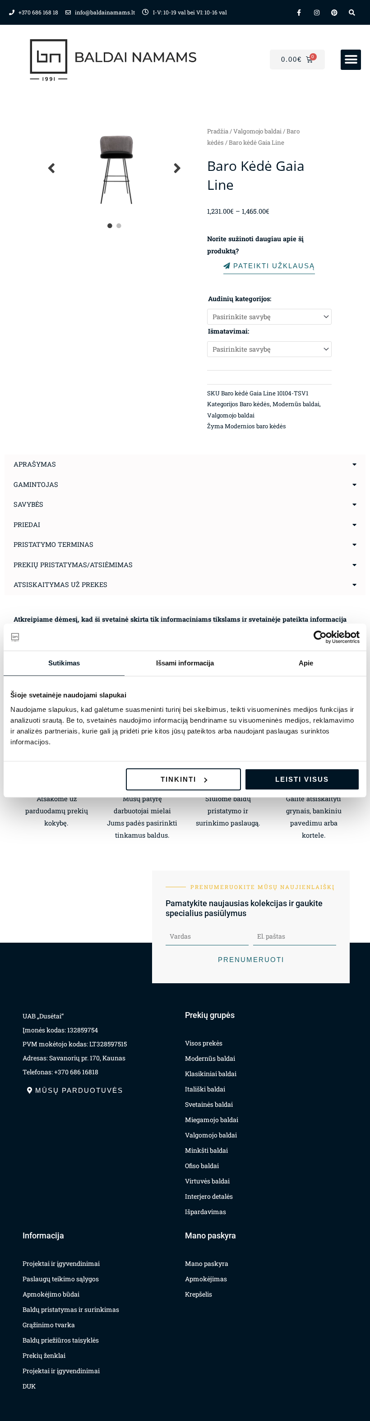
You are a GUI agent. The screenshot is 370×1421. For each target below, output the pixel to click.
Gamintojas (36, 484)
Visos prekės (203, 1043)
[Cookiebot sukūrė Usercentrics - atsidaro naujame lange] (320, 637)
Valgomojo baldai (257, 131)
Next (177, 168)
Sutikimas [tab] (64, 663)
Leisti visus (302, 779)
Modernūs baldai (296, 404)
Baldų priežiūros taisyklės (61, 1340)
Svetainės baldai (209, 1104)
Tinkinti (178, 779)
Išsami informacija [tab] (185, 663)
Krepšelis (198, 1294)
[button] (351, 60)
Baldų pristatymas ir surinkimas (71, 1309)
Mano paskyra (206, 1263)
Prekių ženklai (44, 1355)
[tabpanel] (115, 168)
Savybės (28, 504)
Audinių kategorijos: (239, 298)
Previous (51, 168)
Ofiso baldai (202, 1165)
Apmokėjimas (206, 1278)
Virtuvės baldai (207, 1181)
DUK (29, 1386)
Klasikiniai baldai (210, 1073)
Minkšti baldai (206, 1150)
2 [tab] (119, 225)
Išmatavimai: (228, 331)
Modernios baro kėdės (255, 426)
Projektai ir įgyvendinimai (61, 1263)
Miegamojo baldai (211, 1119)
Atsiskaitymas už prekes (60, 584)
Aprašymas (35, 464)
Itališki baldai (205, 1089)
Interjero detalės (209, 1196)
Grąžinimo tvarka (49, 1324)
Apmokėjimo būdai (51, 1294)
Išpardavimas (205, 1211)
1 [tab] (110, 225)
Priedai (27, 524)
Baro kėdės (255, 404)
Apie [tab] (306, 663)
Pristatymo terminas (53, 544)
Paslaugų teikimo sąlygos (61, 1278)
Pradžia (217, 131)
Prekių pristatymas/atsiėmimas (73, 564)
